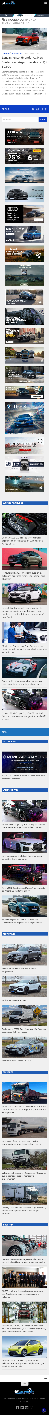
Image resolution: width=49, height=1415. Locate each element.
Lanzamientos (17, 53)
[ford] (24, 285)
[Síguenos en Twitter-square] (37, 109)
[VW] (24, 261)
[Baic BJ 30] (24, 144)
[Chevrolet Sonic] (24, 343)
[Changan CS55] (24, 202)
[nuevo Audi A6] (24, 223)
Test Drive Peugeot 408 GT (14, 1000)
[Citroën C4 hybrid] (24, 491)
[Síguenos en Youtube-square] (41, 109)
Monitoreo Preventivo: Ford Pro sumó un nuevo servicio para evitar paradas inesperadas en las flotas (24, 649)
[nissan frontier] (24, 453)
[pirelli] (24, 163)
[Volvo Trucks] (24, 472)
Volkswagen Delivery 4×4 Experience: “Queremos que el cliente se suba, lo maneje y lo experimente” (24, 1176)
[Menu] (45, 3)
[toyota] (24, 382)
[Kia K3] (24, 242)
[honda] (24, 304)
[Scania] (24, 324)
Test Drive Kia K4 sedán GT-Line (16, 1061)
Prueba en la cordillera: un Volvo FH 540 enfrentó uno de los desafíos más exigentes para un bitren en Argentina (24, 1109)
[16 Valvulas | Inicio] (11, 3)
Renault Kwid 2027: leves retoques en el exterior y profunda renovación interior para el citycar (23, 575)
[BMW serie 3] (24, 433)
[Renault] (24, 398)
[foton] (24, 15)
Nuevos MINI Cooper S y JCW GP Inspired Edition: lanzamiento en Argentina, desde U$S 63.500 (24, 716)
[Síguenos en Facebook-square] (32, 109)
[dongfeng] (24, 182)
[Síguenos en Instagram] (45, 109)
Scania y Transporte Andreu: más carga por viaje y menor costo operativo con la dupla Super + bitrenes (24, 1211)
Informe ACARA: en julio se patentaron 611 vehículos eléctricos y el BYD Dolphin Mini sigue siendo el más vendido (23, 1363)
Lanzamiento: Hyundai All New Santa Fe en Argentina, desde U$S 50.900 (24, 62)
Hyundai (6, 53)
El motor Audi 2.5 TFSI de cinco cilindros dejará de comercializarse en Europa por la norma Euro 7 (22, 540)
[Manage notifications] (44, 1410)
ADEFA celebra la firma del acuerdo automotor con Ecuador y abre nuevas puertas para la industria (23, 1294)
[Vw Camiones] (24, 363)
